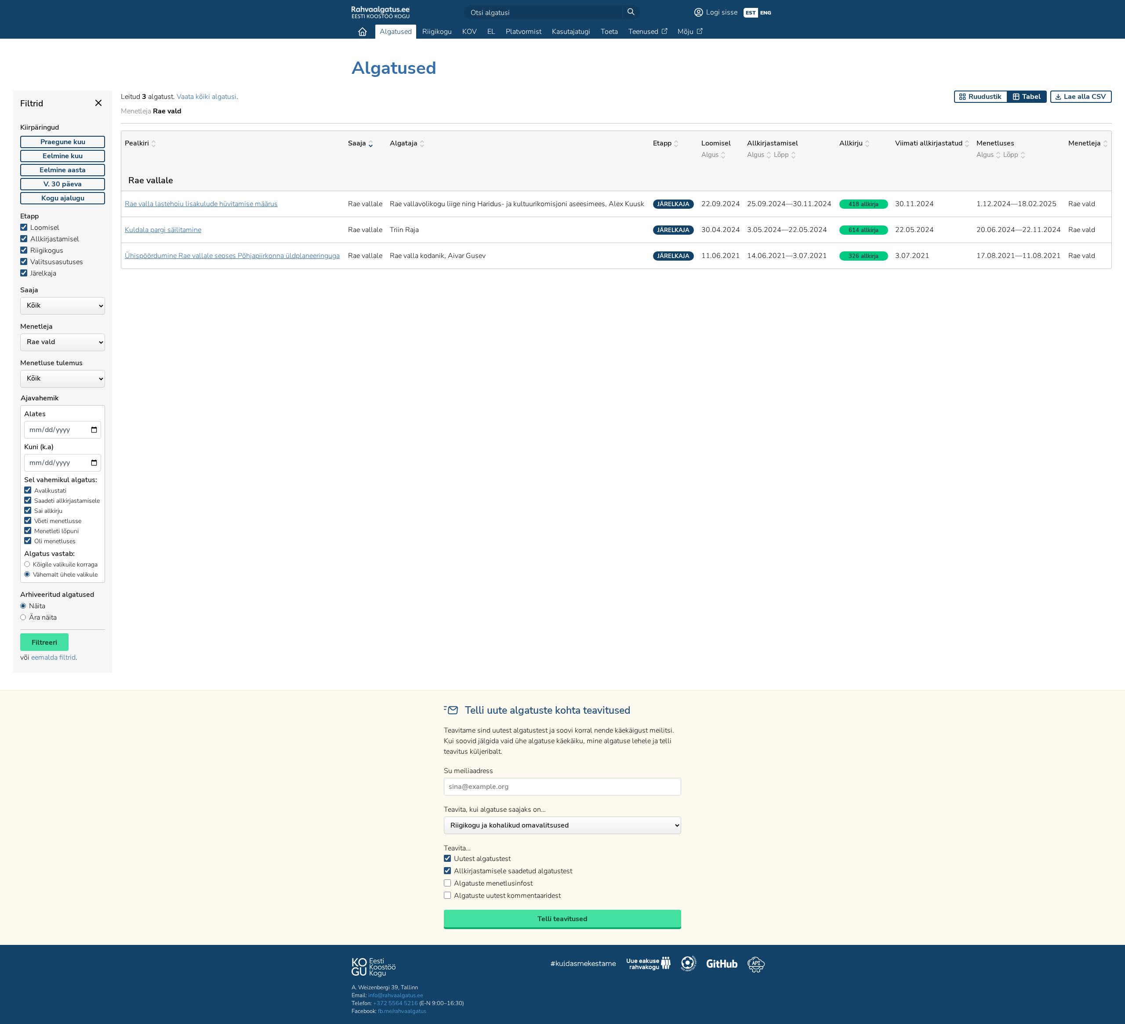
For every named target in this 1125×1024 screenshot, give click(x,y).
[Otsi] (631, 12)
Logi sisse (721, 12)
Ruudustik (985, 97)
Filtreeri (44, 642)
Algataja (403, 143)
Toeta (609, 31)
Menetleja (1084, 143)
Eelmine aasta (63, 170)
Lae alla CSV (1085, 97)
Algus (710, 154)
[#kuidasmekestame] (584, 965)
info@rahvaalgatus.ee (395, 995)
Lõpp (781, 154)
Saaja (357, 143)
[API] (756, 965)
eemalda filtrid (53, 657)
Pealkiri (137, 143)
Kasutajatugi (571, 31)
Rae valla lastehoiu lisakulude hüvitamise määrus (201, 204)
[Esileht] (363, 32)
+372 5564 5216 (395, 1003)
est (751, 12)
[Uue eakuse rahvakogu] (649, 965)
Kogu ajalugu (62, 198)
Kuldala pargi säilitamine (163, 230)
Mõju (685, 31)
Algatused (396, 31)
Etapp (662, 143)
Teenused (643, 31)
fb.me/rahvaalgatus (402, 1011)
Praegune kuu (62, 142)
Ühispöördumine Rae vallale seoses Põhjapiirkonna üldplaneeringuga (232, 256)
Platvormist (523, 31)
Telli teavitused (562, 919)
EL (491, 31)
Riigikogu (437, 31)
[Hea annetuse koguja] (689, 964)
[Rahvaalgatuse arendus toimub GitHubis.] (722, 964)
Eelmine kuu (63, 156)
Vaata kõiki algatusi (206, 97)
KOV (469, 31)
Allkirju (851, 143)
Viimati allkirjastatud (928, 143)
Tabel (1031, 97)
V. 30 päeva (63, 184)
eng (765, 12)
